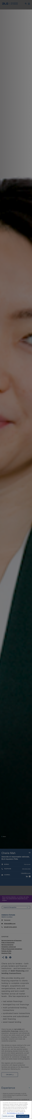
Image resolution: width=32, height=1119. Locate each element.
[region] (16, 1110)
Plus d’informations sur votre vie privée (15, 1113)
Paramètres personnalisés (8, 1116)
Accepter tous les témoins (22, 1116)
